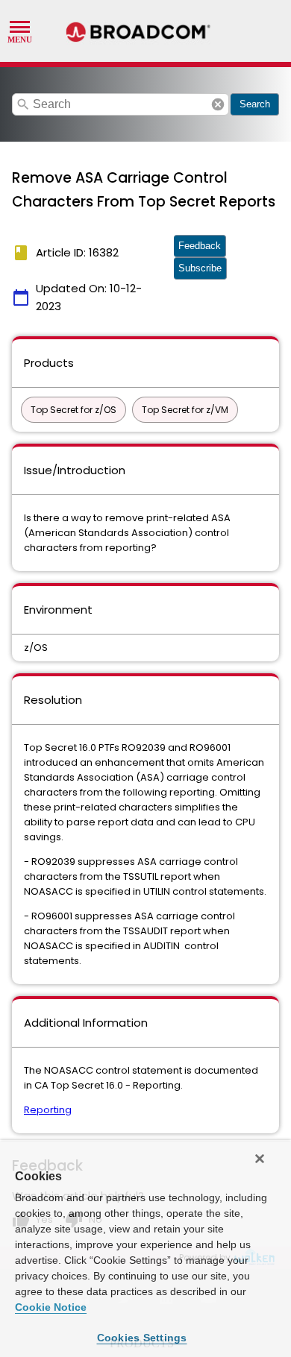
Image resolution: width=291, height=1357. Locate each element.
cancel (217, 104)
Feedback (199, 245)
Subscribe (200, 268)
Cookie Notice (51, 1307)
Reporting (48, 1110)
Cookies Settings (142, 1338)
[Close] (259, 1158)
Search (255, 104)
